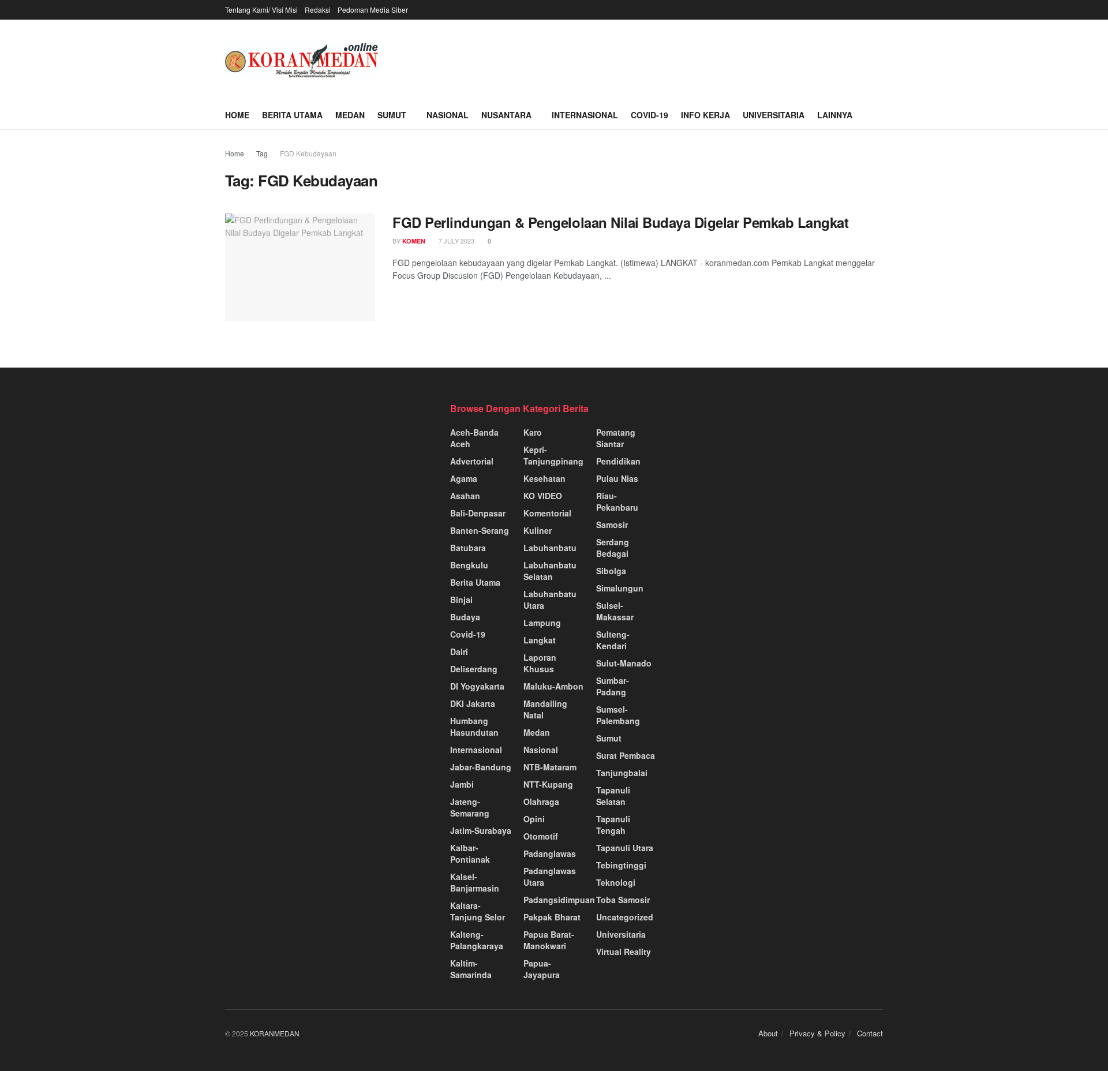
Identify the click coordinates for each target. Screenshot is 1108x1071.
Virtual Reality (623, 951)
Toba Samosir (623, 899)
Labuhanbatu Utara (550, 599)
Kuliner (537, 530)
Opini (534, 819)
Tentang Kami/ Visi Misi (261, 9)
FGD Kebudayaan (308, 153)
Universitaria (773, 115)
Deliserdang (473, 669)
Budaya (465, 617)
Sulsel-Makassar (615, 611)
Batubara (468, 547)
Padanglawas (549, 853)
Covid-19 (649, 115)
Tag (262, 153)
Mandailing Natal (545, 709)
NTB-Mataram (550, 767)
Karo (532, 432)
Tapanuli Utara (624, 847)
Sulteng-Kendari (613, 639)
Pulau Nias (617, 478)
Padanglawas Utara (549, 876)
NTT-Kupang (548, 784)
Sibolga (611, 570)
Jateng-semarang (469, 807)
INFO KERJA (705, 115)
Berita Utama (292, 115)
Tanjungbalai (621, 772)
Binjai (461, 599)
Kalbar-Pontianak (470, 853)
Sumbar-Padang (612, 686)
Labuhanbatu (550, 547)
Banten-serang (479, 530)
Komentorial (547, 513)
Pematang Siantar (615, 438)
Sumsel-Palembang (618, 715)
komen (413, 241)
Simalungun (619, 588)
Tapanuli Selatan (613, 795)
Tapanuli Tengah (613, 824)
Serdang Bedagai (612, 547)
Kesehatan (544, 478)
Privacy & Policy (817, 1033)
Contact (870, 1033)
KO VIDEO (542, 495)
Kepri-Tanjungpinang (553, 455)
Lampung (542, 622)
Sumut (391, 115)
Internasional (585, 115)
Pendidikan (618, 461)
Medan (350, 115)
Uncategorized (624, 917)
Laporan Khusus (539, 663)
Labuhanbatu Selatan (550, 570)
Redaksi (318, 9)
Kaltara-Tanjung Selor (477, 911)
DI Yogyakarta (477, 686)
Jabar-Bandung (480, 767)
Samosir (612, 524)
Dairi (459, 651)
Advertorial (471, 461)
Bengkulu (469, 565)
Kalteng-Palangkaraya (476, 940)
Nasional (447, 115)
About (768, 1033)
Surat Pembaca (625, 755)
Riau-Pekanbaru (617, 501)
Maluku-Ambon (553, 686)
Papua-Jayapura (541, 968)
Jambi (462, 784)
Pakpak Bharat (552, 917)
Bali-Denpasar (478, 513)
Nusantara (506, 115)
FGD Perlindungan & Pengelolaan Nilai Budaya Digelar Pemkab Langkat (620, 222)
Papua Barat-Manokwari (548, 940)
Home (237, 115)
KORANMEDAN (275, 1033)
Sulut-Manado (624, 663)
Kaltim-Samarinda (471, 968)
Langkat (539, 640)
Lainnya (834, 115)
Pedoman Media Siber (373, 9)
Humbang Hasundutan (474, 726)
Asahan (465, 495)
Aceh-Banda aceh (474, 438)
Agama (463, 478)
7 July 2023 (455, 240)
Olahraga (541, 801)
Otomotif (540, 836)
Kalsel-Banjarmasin (474, 882)
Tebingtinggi (621, 865)
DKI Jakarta (472, 703)
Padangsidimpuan (559, 899)
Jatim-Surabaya (480, 830)
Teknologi (615, 882)
